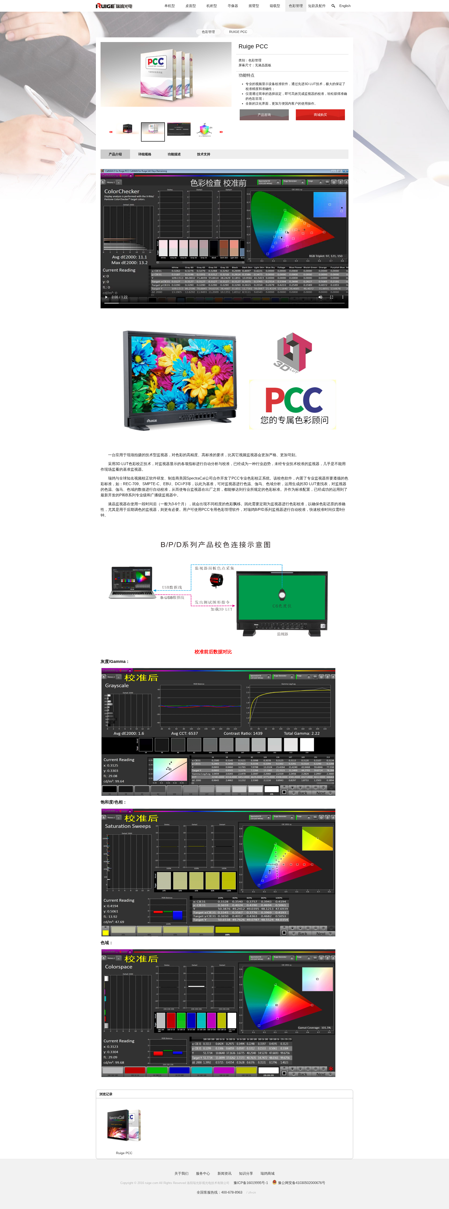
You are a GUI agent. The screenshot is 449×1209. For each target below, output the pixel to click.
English (345, 6)
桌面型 (190, 6)
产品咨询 (264, 115)
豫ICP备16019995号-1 (251, 1183)
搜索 (333, 6)
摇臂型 (254, 6)
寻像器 (233, 6)
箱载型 (275, 6)
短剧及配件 (317, 6)
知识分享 (246, 1173)
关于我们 (181, 1173)
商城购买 (320, 115)
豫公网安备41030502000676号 (301, 1182)
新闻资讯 (224, 1173)
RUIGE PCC (238, 32)
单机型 (169, 6)
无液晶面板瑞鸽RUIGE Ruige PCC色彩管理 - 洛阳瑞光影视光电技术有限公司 (123, 8)
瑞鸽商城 (268, 1173)
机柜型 (211, 6)
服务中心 (203, 1173)
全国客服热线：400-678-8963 (219, 1192)
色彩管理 (296, 6)
